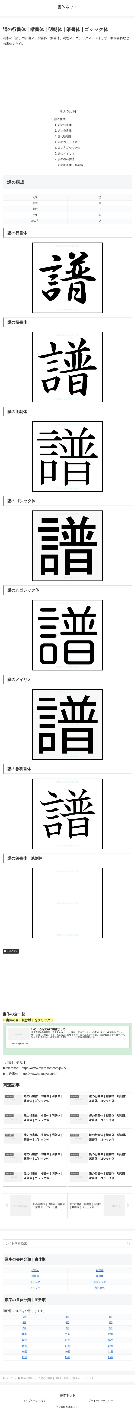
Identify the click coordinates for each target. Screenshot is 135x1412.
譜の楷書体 (65, 130)
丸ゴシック (100, 1281)
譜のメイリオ (66, 153)
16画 (24, 1345)
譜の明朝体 (65, 136)
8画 (67, 1328)
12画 (110, 1334)
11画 (67, 1334)
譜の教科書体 (66, 159)
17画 (67, 1345)
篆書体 (100, 1276)
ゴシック (35, 1281)
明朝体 (35, 1276)
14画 (67, 1339)
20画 (67, 1351)
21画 (110, 1351)
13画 (24, 1339)
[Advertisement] (67, 76)
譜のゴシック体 (67, 142)
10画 (24, 1334)
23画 (67, 1357)
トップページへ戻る (34, 1400)
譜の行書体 (65, 124)
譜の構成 (60, 119)
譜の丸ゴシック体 (69, 147)
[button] (129, 1243)
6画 (110, 1322)
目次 (62, 111)
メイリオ (35, 1287)
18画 (110, 1345)
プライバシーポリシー (100, 1400)
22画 (24, 1357)
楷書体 (100, 1270)
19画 (24, 1351)
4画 (24, 1322)
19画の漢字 (12, 951)
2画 (67, 1316)
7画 (24, 1328)
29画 (110, 1357)
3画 (110, 1316)
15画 (110, 1339)
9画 (110, 1328)
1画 (24, 1316)
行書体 (35, 1270)
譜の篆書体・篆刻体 (70, 165)
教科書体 (100, 1287)
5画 (67, 1322)
